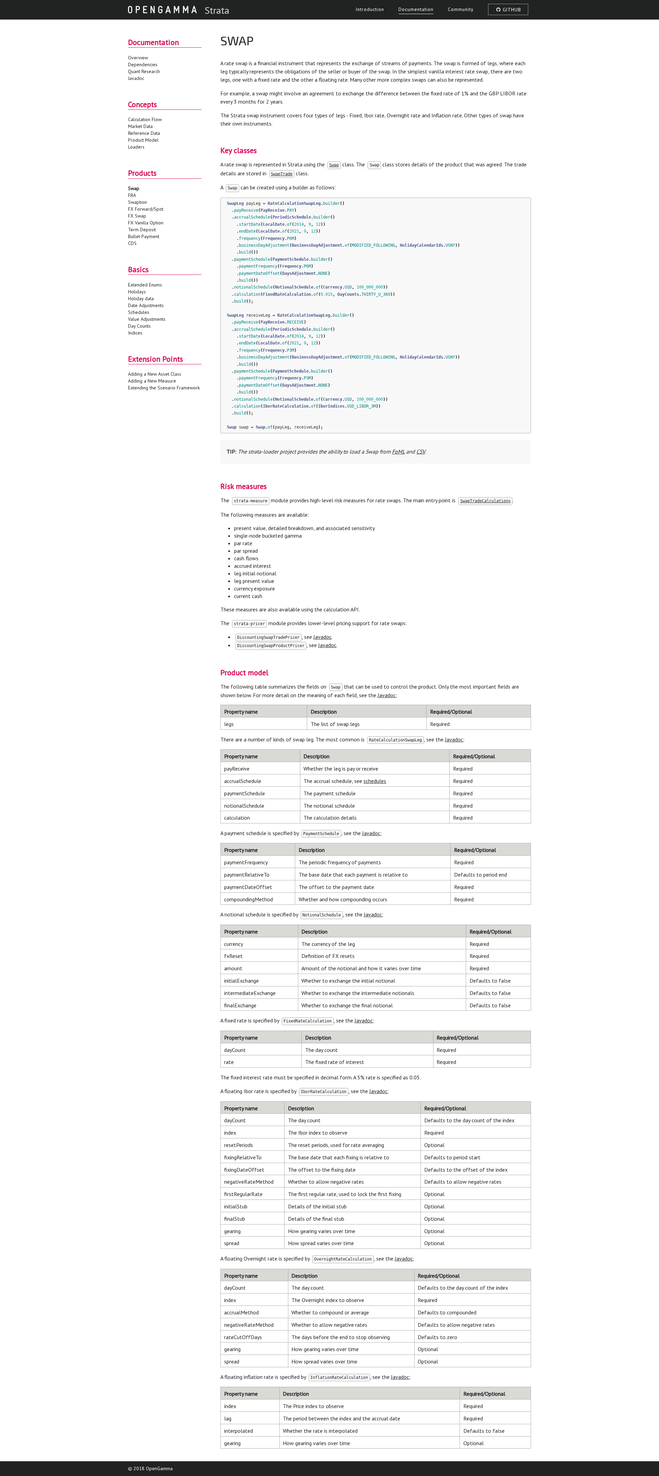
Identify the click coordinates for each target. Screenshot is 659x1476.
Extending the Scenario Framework (164, 388)
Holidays (137, 292)
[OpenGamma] (162, 9)
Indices (135, 333)
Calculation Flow (145, 119)
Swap (133, 188)
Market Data (140, 126)
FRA (132, 195)
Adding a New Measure (152, 381)
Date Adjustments (146, 305)
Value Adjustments (146, 319)
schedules (374, 780)
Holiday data (141, 298)
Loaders (136, 147)
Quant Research (144, 71)
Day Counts (139, 326)
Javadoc (136, 78)
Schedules (138, 312)
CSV (420, 451)
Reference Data (144, 133)
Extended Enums (145, 285)
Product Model (143, 140)
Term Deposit (142, 229)
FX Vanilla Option (145, 223)
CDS (132, 243)
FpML (398, 451)
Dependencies (143, 64)
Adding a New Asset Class (154, 374)
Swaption (137, 202)
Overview (138, 58)
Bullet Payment (143, 236)
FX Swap (137, 216)
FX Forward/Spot (145, 209)
